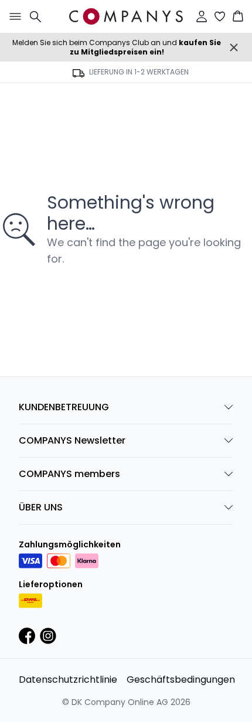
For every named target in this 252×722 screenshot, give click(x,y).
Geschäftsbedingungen (181, 679)
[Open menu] (12, 16)
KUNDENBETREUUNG (64, 407)
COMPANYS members (69, 474)
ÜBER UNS (41, 507)
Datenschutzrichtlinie (68, 679)
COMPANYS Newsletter (72, 440)
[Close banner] (234, 47)
